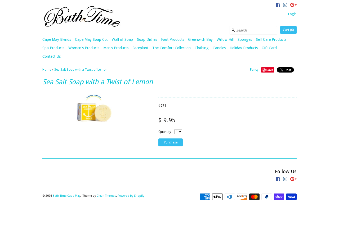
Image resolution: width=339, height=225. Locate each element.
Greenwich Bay (200, 39)
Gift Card (269, 48)
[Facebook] (278, 5)
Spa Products (53, 48)
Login (292, 14)
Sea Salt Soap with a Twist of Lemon (81, 69)
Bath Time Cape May (66, 195)
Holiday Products (244, 48)
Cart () (288, 30)
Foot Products (172, 39)
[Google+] (293, 5)
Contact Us (51, 56)
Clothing (202, 48)
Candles (219, 48)
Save (269, 70)
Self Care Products (271, 39)
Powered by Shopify (131, 195)
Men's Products (115, 48)
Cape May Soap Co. (91, 39)
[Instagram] (285, 5)
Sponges (245, 39)
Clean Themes (106, 195)
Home (46, 69)
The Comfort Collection (171, 48)
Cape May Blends (56, 39)
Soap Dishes (147, 39)
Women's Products (83, 48)
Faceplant (140, 48)
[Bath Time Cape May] (82, 17)
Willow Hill (225, 39)
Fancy (254, 69)
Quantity (164, 132)
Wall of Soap (122, 39)
